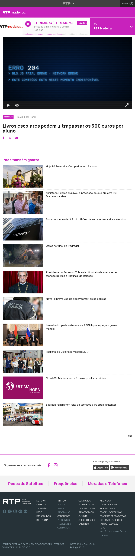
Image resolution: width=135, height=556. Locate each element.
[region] (67, 278)
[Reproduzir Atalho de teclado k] (5, 552)
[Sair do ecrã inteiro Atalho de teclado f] (129, 552)
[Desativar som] (14, 552)
